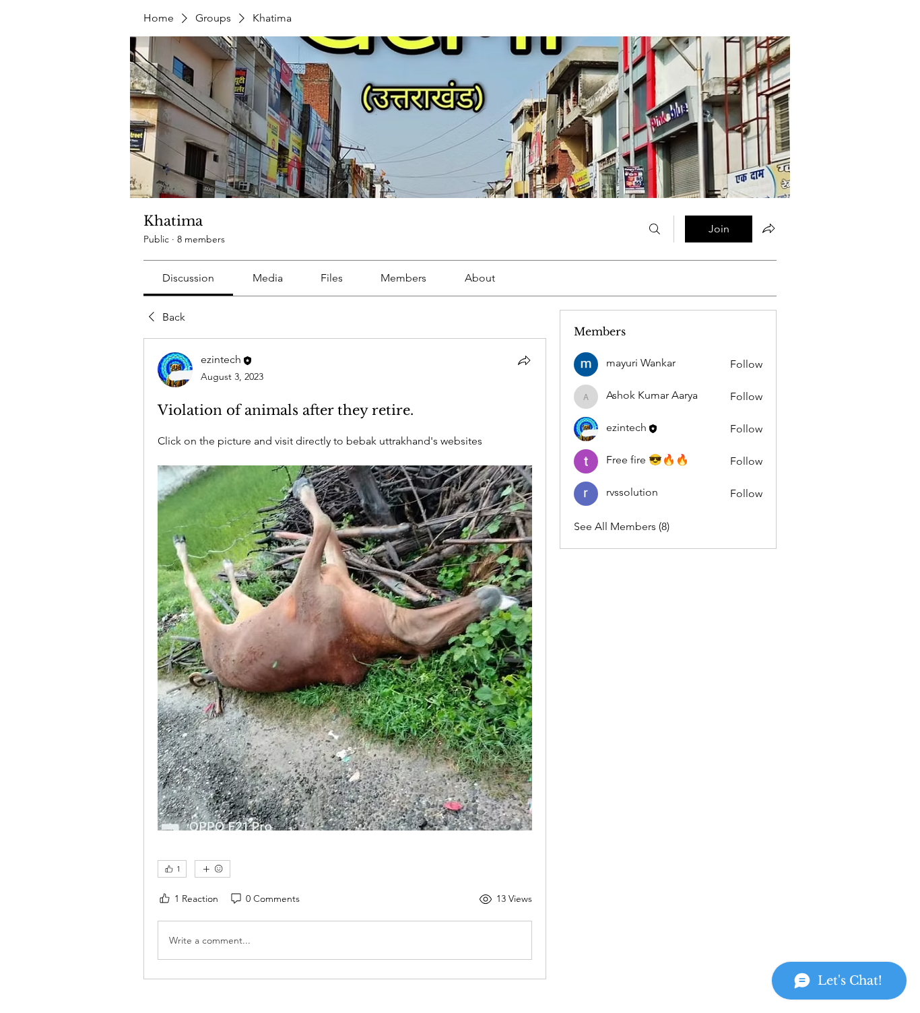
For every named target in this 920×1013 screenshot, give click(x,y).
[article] (344, 658)
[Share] (524, 360)
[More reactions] (212, 869)
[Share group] (768, 228)
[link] (188, 277)
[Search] (655, 229)
